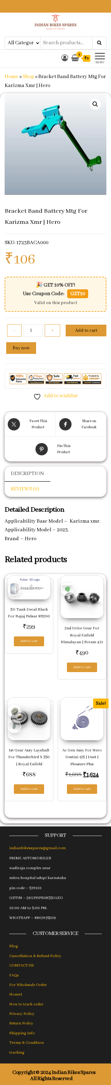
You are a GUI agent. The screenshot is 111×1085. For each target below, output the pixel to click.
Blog (13, 946)
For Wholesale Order (28, 985)
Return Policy (21, 1023)
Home (11, 76)
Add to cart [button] (29, 641)
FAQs (14, 975)
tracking (16, 1052)
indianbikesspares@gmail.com (37, 848)
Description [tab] (27, 473)
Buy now (21, 348)
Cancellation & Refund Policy (35, 956)
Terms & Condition (26, 1042)
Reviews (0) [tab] (25, 489)
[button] (95, 104)
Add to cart (86, 330)
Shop (28, 76)
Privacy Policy (22, 1013)
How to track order (26, 1004)
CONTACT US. (22, 965)
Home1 (15, 994)
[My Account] (64, 58)
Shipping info (22, 1033)
